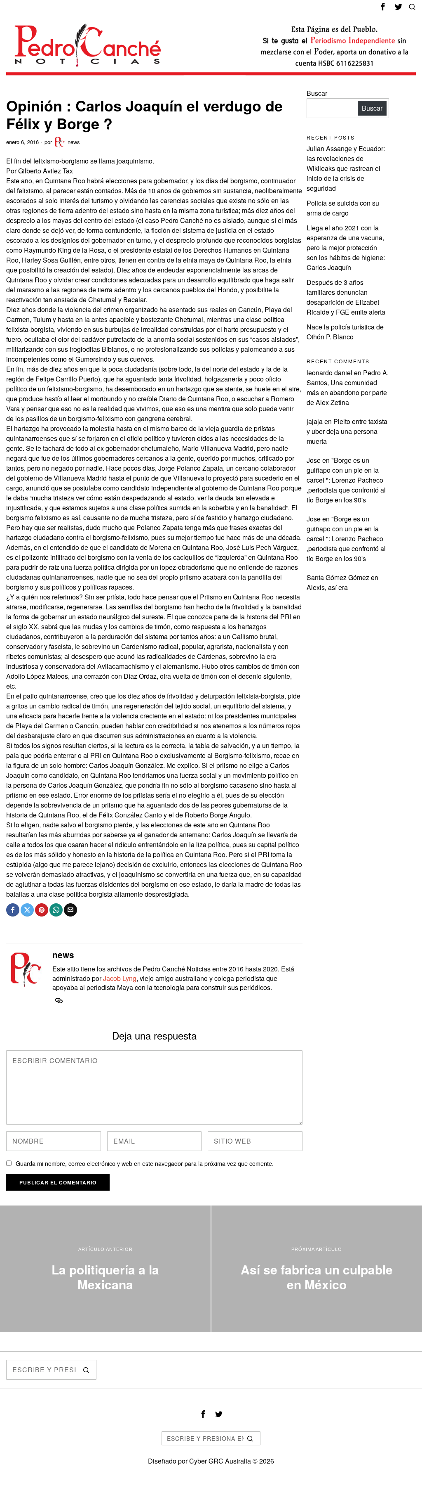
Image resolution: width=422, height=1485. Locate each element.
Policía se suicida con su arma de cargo (343, 208)
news (74, 142)
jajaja (315, 421)
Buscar (317, 93)
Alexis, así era (327, 587)
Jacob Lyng (119, 978)
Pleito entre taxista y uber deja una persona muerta (347, 431)
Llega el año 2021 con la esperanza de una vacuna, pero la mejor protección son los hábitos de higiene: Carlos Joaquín (346, 247)
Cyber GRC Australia (220, 1461)
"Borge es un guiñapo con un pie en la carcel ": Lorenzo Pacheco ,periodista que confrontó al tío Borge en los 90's (346, 479)
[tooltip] (382, 6)
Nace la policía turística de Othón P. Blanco (345, 331)
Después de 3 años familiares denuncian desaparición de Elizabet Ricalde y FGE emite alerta (346, 297)
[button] (86, 1370)
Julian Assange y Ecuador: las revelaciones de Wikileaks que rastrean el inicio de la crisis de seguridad (346, 168)
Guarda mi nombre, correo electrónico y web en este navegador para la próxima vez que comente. (145, 1163)
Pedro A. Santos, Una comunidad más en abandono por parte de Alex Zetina (348, 387)
